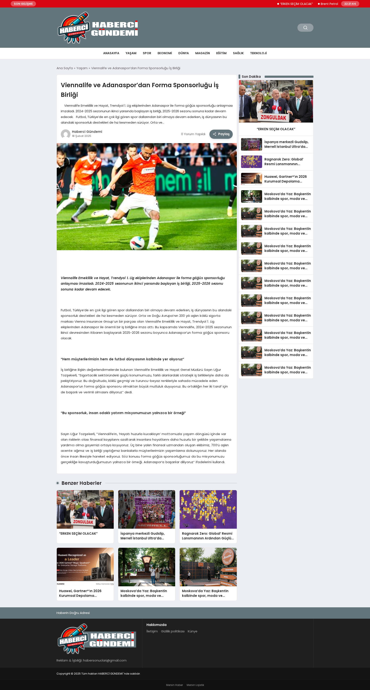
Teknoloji (258, 53)
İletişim (152, 631)
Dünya (183, 53)
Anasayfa (111, 53)
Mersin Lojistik (195, 685)
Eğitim (221, 53)
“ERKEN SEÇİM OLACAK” (277, 4)
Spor (147, 53)
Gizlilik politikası (173, 631)
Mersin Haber (174, 685)
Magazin (202, 53)
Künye (192, 631)
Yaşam (131, 53)
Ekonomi (165, 53)
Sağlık (238, 53)
